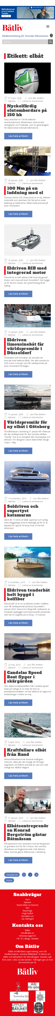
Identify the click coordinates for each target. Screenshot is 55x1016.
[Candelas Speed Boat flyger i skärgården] (27, 646)
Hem (27, 899)
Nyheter (12, 101)
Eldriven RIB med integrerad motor (27, 270)
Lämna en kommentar (32, 101)
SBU (27, 907)
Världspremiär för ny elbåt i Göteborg (28, 424)
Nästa (9, 880)
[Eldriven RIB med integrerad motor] (27, 240)
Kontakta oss (27, 916)
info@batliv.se (27, 933)
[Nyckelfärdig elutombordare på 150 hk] (27, 78)
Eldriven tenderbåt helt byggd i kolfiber (28, 595)
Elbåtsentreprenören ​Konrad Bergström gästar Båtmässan (28, 832)
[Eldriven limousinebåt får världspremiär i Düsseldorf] (27, 315)
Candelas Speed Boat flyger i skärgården (24, 677)
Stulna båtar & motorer (27, 905)
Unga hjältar (27, 913)
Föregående (12, 874)
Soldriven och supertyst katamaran (22, 511)
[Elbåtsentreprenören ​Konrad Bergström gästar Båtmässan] (27, 799)
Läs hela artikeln (18, 136)
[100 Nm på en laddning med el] (27, 161)
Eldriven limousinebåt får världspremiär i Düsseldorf (25, 346)
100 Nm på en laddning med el (25, 190)
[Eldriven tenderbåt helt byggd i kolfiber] (27, 562)
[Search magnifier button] (50, 41)
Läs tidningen (27, 918)
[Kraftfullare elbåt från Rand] (27, 725)
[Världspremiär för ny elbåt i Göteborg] (27, 397)
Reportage (27, 910)
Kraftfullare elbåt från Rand (26, 752)
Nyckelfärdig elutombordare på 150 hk (27, 110)
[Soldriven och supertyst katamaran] (27, 477)
